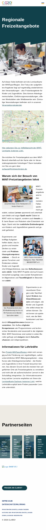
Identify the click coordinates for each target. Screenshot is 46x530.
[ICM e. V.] (5, 446)
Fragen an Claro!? (13, 488)
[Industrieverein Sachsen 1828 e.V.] (29, 446)
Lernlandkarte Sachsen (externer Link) (18, 381)
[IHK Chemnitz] (17, 446)
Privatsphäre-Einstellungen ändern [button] (15, 509)
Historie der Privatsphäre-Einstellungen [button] (17, 512)
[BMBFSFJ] (41, 446)
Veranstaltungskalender (12, 105)
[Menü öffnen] (43, 3)
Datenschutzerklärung (13, 504)
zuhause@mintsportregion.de (14, 169)
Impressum (7, 501)
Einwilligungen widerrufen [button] (12, 515)
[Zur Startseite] (7, 3)
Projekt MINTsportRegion (16, 352)
